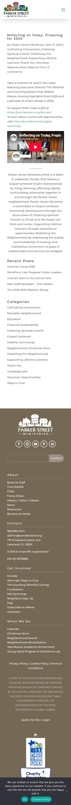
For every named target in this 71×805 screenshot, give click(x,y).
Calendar (13, 629)
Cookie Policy (39, 663)
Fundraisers (15, 589)
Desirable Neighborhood (24, 313)
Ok (25, 799)
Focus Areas (15, 496)
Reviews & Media (18, 514)
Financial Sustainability (22, 324)
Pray (10, 603)
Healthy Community (21, 342)
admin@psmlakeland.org (24, 535)
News (11, 505)
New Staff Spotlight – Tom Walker (30, 284)
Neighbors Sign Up (20, 598)
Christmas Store (18, 633)
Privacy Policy (18, 663)
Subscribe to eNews (20, 607)
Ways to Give (36, 67)
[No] (66, 791)
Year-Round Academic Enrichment (31, 647)
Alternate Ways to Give (22, 580)
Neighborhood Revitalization (27, 642)
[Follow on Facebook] (19, 444)
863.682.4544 (16, 531)
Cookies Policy (41, 799)
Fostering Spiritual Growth (25, 330)
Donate (12, 576)
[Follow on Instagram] (27, 444)
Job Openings (17, 594)
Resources (14, 509)
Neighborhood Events (22, 638)
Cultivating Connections (23, 49)
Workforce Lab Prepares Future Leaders (34, 272)
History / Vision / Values (23, 500)
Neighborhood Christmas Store (28, 348)
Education (14, 319)
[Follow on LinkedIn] (52, 444)
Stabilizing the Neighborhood (27, 354)
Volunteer (14, 612)
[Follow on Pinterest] (44, 444)
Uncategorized (17, 371)
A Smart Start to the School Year (29, 278)
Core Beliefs (15, 487)
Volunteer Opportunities (24, 377)
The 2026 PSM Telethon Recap (27, 290)
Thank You (27, 62)
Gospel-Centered (19, 336)
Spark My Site (30, 720)
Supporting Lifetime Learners (27, 359)
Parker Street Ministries (27, 44)
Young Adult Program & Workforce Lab (33, 651)
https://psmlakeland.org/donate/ (29, 112)
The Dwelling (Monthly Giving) (28, 585)
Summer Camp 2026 (21, 266)
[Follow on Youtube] (35, 444)
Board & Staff (16, 482)
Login (46, 720)
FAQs (10, 491)
